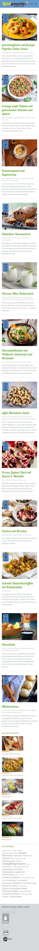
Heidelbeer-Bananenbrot (16, 234)
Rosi (7, 120)
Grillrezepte (5, 299)
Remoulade (8, 644)
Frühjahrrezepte (8, 861)
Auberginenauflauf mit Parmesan (11, 754)
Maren (19, 238)
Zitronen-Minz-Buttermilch (17, 293)
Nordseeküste (15, 180)
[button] (3, 947)
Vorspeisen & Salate (31, 419)
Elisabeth (9, 535)
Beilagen (23, 853)
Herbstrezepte (8, 874)
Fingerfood (17, 858)
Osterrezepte (6, 883)
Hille (26, 52)
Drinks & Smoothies (16, 297)
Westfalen (31, 299)
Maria (32, 877)
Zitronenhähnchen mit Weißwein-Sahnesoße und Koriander (17, 354)
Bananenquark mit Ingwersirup (13, 172)
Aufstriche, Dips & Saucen (13, 648)
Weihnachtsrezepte (26, 894)
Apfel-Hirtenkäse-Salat (15, 413)
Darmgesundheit (6, 297)
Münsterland (15, 299)
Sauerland (30, 52)
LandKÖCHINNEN (17, 535)
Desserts (18, 178)
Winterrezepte (16, 896)
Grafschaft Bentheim (7, 867)
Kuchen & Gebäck (12, 238)
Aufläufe (19, 850)
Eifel (3, 117)
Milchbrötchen (10, 706)
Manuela (8, 180)
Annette (4, 648)
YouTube (26, 907)
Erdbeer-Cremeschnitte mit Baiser (12, 818)
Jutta (22, 875)
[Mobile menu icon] (36, 4)
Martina (14, 419)
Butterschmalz (6, 797)
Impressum (13, 907)
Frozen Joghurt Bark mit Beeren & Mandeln (16, 474)
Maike (8, 480)
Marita (10, 299)
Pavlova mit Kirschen (14, 531)
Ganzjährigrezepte (7, 52)
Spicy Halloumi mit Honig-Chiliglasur (12, 775)
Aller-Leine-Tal (6, 416)
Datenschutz (5, 907)
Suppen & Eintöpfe (25, 891)
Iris (19, 874)
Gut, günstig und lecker (11, 117)
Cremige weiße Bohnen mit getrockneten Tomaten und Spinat (17, 110)
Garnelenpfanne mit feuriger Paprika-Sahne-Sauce (18, 47)
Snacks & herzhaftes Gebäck (14, 712)
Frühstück (4, 238)
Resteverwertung (6, 240)
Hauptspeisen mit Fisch (18, 52)
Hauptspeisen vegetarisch (24, 117)
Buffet (25, 856)
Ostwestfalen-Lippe (25, 362)
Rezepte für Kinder (10, 886)
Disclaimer (20, 907)
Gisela (28, 864)
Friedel (23, 858)
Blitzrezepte (5, 178)
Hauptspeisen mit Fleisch (12, 362)
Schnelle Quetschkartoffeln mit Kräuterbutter (17, 585)
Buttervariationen (7, 839)
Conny (3, 362)
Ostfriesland (25, 238)
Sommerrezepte (24, 299)
